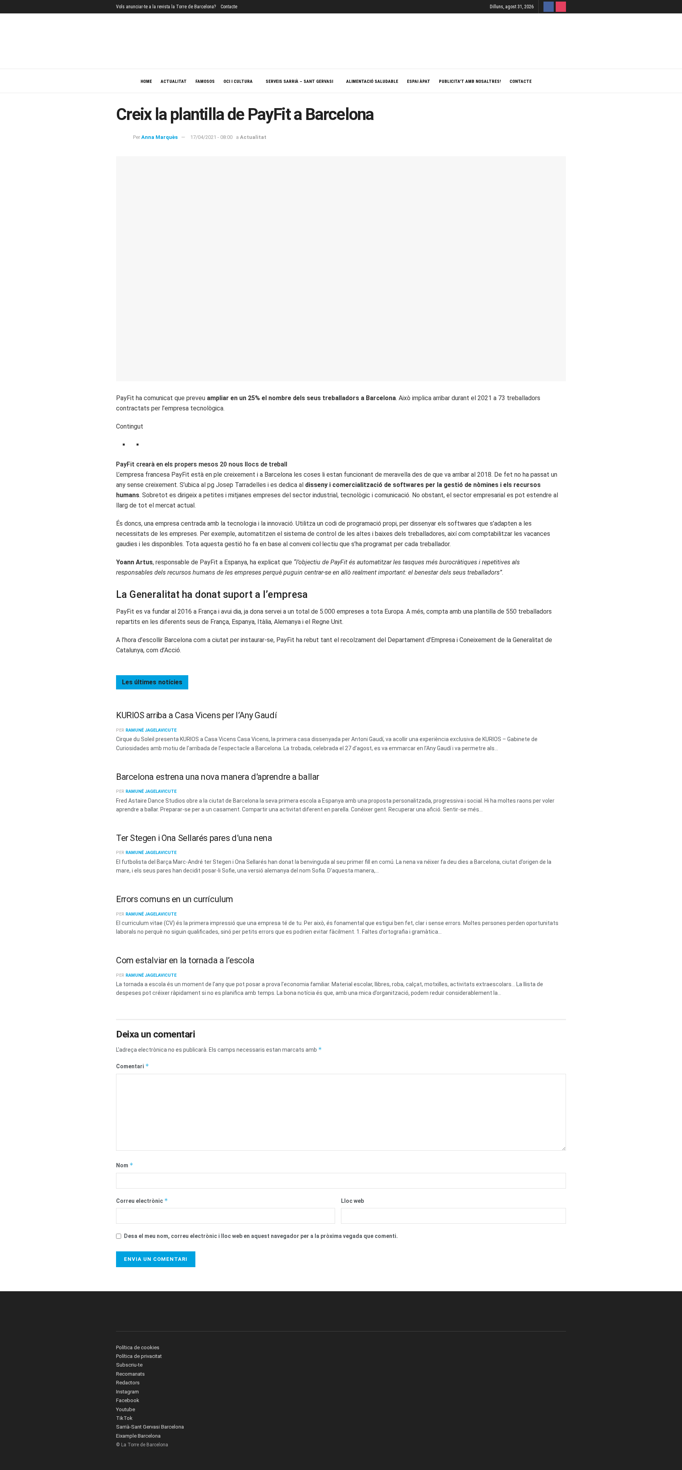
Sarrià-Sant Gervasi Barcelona (150, 1427)
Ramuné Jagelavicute (151, 730)
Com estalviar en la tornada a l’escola (185, 960)
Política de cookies (137, 1347)
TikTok (124, 1418)
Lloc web (352, 1201)
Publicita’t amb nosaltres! (470, 81)
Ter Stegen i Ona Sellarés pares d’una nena (194, 838)
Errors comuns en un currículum (174, 899)
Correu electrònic (142, 1200)
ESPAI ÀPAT (418, 81)
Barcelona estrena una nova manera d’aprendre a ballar (217, 777)
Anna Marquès (159, 137)
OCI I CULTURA (238, 81)
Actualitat (174, 81)
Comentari (132, 1066)
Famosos (205, 81)
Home (146, 81)
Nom (124, 1165)
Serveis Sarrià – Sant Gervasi (299, 81)
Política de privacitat (139, 1356)
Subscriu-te (129, 1365)
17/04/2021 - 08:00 (211, 137)
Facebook (127, 1400)
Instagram (127, 1392)
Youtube (125, 1409)
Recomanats (130, 1374)
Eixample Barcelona (138, 1436)
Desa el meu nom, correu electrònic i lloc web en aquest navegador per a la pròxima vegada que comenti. (261, 1236)
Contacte (229, 6)
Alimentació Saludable (372, 81)
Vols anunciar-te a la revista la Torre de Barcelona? (166, 6)
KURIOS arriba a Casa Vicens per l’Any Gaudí (196, 715)
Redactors (128, 1383)
